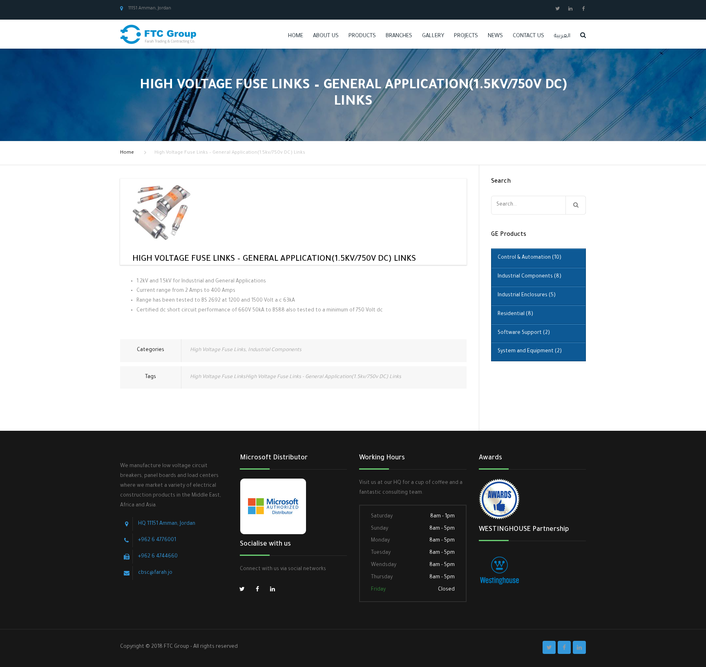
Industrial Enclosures (527, 295)
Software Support (524, 333)
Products (362, 36)
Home (295, 36)
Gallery (433, 36)
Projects (466, 36)
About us (326, 36)
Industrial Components (275, 350)
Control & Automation (529, 258)
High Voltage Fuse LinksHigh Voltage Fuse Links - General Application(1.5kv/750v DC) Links (295, 377)
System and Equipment (530, 351)
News (495, 36)
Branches (399, 36)
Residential (515, 314)
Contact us (528, 36)
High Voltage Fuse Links (218, 350)
